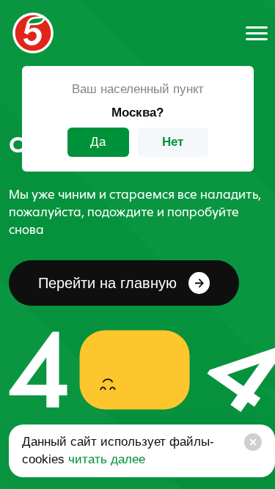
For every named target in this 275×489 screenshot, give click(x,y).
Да (98, 142)
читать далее (105, 459)
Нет (172, 142)
